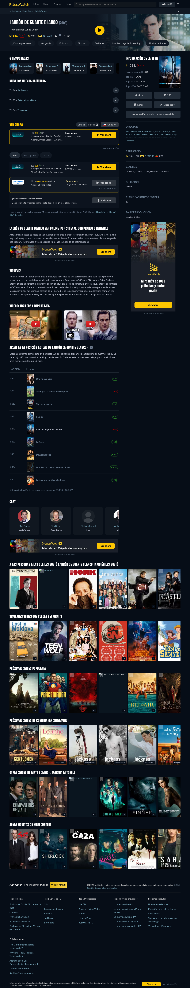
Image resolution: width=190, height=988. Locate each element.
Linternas (49, 922)
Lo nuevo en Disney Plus (126, 921)
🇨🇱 (108, 124)
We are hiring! (58, 884)
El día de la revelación (20, 921)
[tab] (64, 90)
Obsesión (14, 912)
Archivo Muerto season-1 (23, 973)
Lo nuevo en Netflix (123, 904)
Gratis (46, 155)
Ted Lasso (49, 917)
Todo (14, 155)
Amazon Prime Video (89, 908)
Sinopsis (82, 43)
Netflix (82, 904)
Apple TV (83, 913)
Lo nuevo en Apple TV (125, 916)
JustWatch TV (86, 922)
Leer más (130, 140)
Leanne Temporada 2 (20, 968)
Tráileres (99, 43)
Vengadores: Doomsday (160, 926)
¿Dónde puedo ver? (22, 43)
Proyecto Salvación (19, 916)
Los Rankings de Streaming (126, 43)
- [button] (19, 90)
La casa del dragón (53, 908)
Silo (46, 904)
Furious (48, 913)
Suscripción (30, 155)
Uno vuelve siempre (158, 904)
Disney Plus (85, 917)
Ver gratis (46, 43)
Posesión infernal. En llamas (162, 908)
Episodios (64, 43)
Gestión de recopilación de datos (102, 888)
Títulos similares (157, 43)
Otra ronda (154, 913)
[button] (113, 693)
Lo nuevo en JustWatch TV (127, 926)
